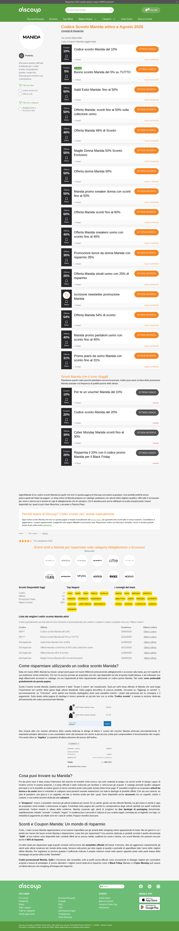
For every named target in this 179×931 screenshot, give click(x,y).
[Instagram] (158, 886)
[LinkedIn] (149, 886)
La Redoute (140, 604)
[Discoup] (39, 886)
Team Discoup (65, 917)
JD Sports (152, 599)
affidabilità (47, 525)
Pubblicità (23, 901)
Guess (131, 599)
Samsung (72, 604)
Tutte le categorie (27, 911)
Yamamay (152, 604)
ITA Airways (83, 599)
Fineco (94, 593)
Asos (127, 593)
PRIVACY (88, 925)
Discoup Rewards (35, 19)
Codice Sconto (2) (30, 90)
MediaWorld (99, 604)
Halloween (104, 907)
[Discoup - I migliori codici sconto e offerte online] (30, 10)
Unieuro (71, 599)
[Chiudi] (177, 2)
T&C (60, 907)
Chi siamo (23, 898)
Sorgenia (72, 609)
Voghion (128, 604)
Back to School (145, 19)
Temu (85, 593)
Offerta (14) (27, 94)
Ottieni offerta (146, 89)
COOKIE (96, 925)
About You (120, 599)
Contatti (62, 901)
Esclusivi (53, 19)
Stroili (119, 604)
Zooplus (104, 593)
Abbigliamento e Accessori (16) (29, 109)
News (21, 904)
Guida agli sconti (27, 914)
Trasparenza (64, 914)
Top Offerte (68, 19)
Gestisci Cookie (106, 925)
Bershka (136, 593)
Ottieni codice (147, 49)
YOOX (70, 593)
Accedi (152, 9)
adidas (118, 593)
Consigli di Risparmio (72, 31)
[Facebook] (141, 886)
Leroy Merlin (85, 604)
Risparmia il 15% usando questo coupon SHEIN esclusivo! (89, 2)
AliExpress (96, 599)
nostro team (96, 520)
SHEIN (77, 593)
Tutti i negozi (25, 907)
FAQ (60, 904)
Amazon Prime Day (108, 904)
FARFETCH (147, 593)
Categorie (106, 19)
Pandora (141, 599)
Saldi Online (127, 19)
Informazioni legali (67, 911)
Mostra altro (90, 551)
